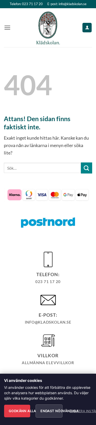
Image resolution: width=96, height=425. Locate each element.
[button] (7, 27)
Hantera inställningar (79, 411)
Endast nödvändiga (51, 411)
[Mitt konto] (87, 27)
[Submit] (86, 168)
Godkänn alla (19, 411)
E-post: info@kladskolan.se (67, 4)
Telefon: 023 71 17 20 (26, 4)
